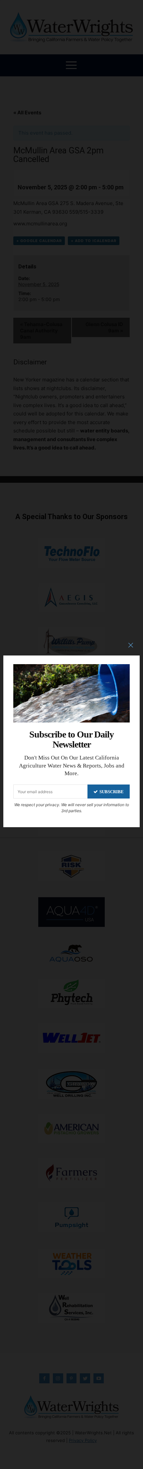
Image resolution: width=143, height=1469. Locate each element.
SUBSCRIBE (111, 791)
